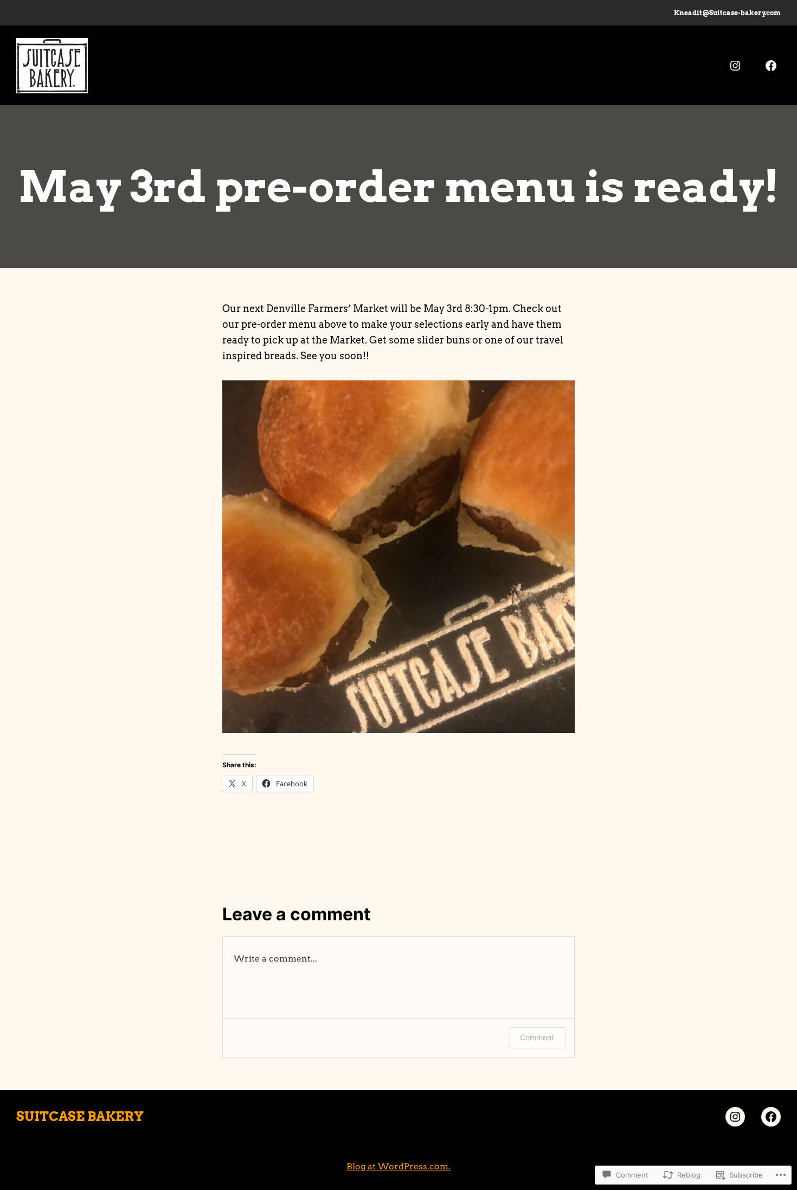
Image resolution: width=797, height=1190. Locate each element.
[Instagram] (735, 65)
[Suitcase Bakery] (771, 65)
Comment (537, 1037)
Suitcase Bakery (80, 1116)
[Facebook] (771, 1117)
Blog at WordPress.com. (398, 1166)
